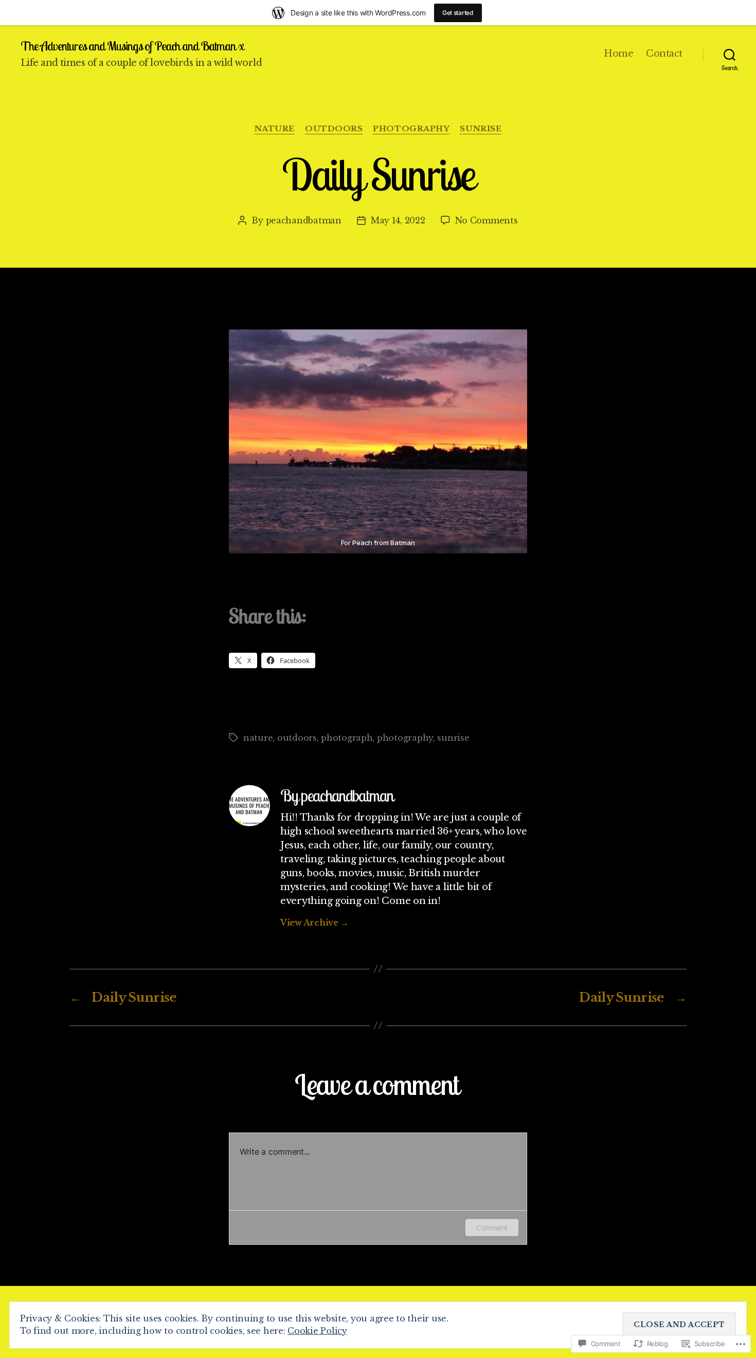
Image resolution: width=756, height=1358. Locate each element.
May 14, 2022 (398, 220)
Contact (664, 53)
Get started (458, 12)
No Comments (486, 220)
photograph (346, 738)
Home (618, 53)
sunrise (480, 128)
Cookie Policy (317, 1331)
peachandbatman (303, 220)
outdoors (334, 128)
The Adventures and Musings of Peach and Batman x (132, 46)
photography (411, 128)
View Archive (314, 922)
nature (275, 128)
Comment (492, 1227)
